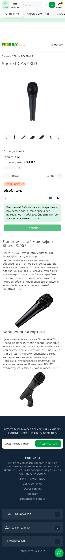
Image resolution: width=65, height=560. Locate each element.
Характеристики (38, 13)
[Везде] (45, 5)
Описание (12, 13)
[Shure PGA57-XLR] (32, 102)
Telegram (56, 44)
